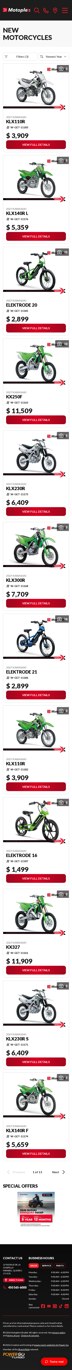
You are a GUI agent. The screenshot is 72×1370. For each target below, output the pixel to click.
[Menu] (65, 10)
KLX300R (15, 580)
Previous (19, 1172)
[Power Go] (36, 1355)
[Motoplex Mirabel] (16, 10)
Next (55, 1172)
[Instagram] (55, 1306)
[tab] (34, 1265)
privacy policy (58, 1332)
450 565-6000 (17, 1287)
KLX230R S (17, 1038)
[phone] (45, 10)
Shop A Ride (24, 1349)
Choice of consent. (30, 1335)
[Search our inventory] (36, 10)
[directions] (55, 10)
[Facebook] (43, 1306)
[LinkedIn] (66, 1306)
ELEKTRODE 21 (21, 671)
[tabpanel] (49, 1285)
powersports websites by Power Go (51, 1345)
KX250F (14, 396)
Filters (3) (22, 56)
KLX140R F (17, 1130)
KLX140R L (17, 213)
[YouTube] (49, 1306)
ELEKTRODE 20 (21, 305)
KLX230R (15, 488)
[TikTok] (61, 1306)
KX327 (13, 947)
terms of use (13, 1335)
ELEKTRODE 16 (21, 855)
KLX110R (15, 121)
